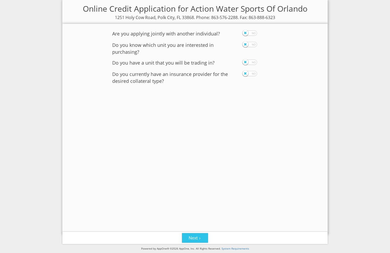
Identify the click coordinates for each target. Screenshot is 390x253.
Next (193, 238)
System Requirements (235, 248)
